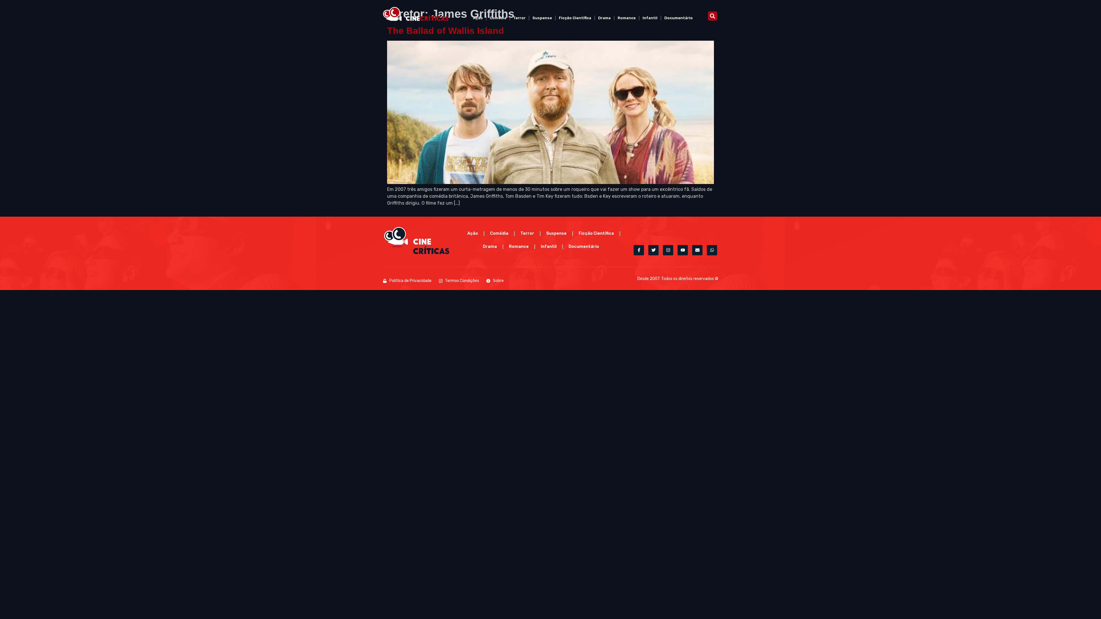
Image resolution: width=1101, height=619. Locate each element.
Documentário (678, 18)
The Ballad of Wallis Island (445, 31)
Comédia (498, 18)
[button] (712, 16)
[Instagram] (668, 250)
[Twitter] (653, 250)
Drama (604, 18)
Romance (627, 18)
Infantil (650, 18)
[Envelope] (697, 250)
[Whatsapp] (712, 250)
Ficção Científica (575, 18)
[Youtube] (683, 250)
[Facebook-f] (639, 250)
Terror (519, 18)
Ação (478, 18)
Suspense (542, 18)
